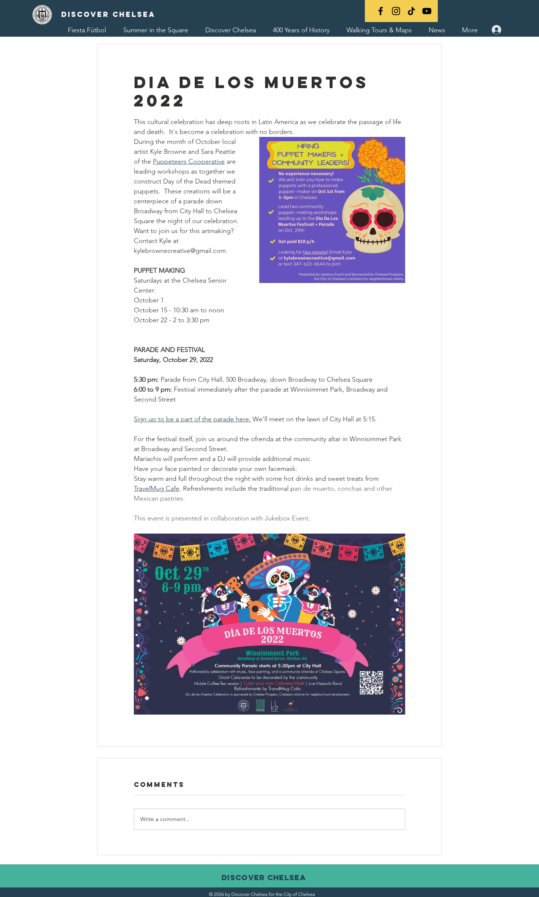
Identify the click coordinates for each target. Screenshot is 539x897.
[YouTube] (426, 11)
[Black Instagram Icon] (396, 11)
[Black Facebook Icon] (380, 11)
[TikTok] (411, 11)
